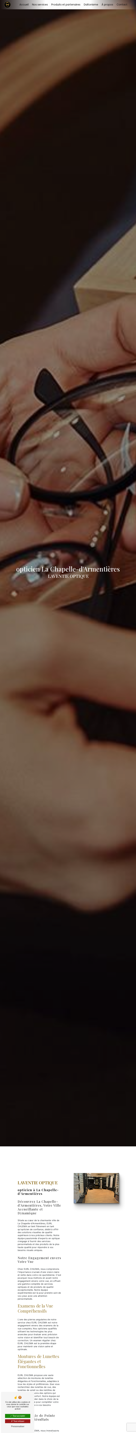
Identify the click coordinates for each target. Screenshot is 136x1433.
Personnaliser (17, 1426)
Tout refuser (18, 1421)
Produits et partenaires (65, 4)
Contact (122, 4)
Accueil (24, 4)
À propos (107, 4)
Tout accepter (18, 1416)
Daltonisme (91, 4)
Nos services (40, 4)
